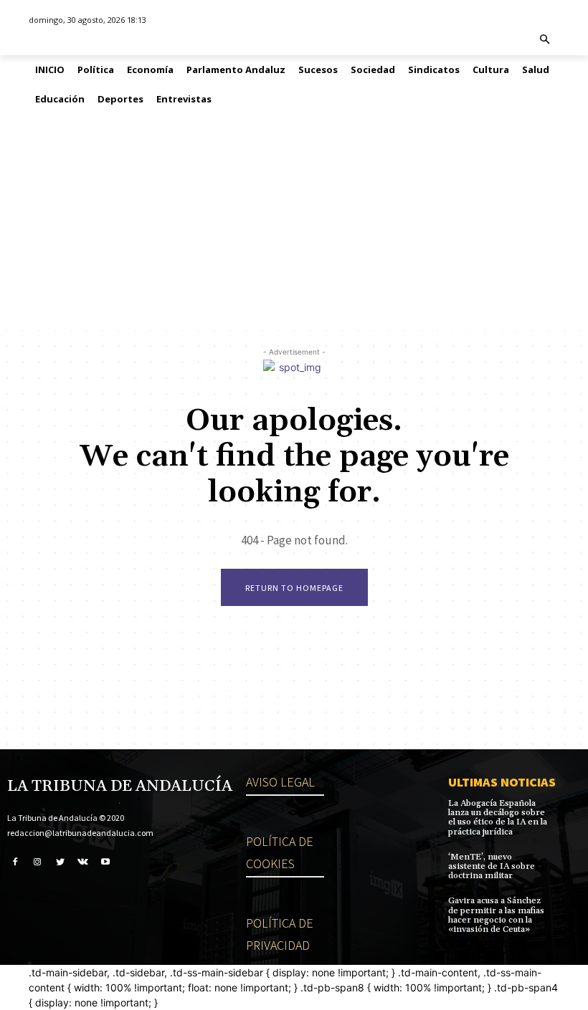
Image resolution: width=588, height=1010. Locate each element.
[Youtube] (105, 861)
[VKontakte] (83, 861)
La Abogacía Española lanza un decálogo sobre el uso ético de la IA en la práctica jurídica (497, 817)
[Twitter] (60, 861)
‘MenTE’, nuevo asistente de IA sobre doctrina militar (491, 866)
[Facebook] (15, 861)
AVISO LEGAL (280, 782)
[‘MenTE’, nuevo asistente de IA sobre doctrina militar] (567, 863)
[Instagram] (38, 861)
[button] (545, 40)
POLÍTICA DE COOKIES (279, 852)
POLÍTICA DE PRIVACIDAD (279, 934)
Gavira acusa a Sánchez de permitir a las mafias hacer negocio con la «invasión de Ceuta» (496, 915)
